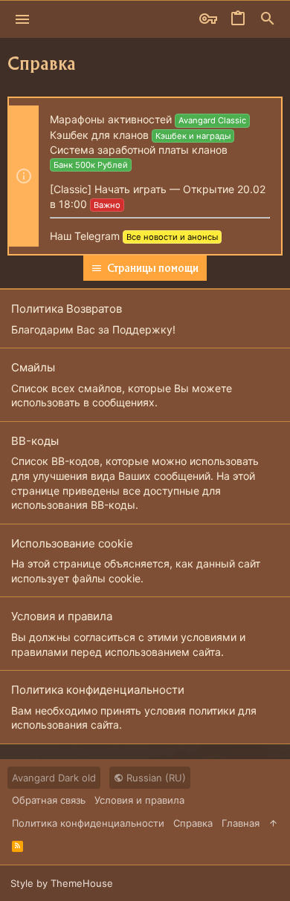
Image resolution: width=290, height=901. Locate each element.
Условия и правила (61, 616)
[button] (22, 19)
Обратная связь (49, 800)
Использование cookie (72, 543)
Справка (193, 823)
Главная (241, 823)
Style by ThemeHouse (61, 883)
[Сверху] (273, 823)
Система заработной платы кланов (139, 149)
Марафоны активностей (111, 119)
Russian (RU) (154, 778)
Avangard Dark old (54, 778)
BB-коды (35, 441)
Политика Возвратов (66, 309)
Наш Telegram (85, 236)
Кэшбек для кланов (99, 135)
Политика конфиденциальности (97, 690)
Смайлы (33, 367)
